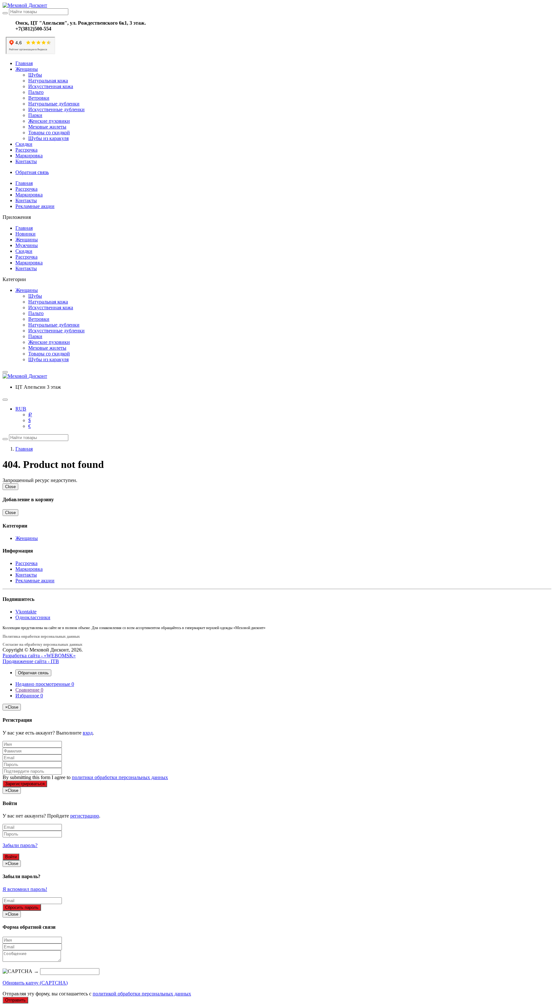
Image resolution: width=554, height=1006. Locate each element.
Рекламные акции (35, 206)
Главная (24, 63)
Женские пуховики (49, 121)
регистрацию (84, 816)
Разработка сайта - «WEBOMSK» (39, 655)
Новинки (25, 234)
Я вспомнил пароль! (25, 889)
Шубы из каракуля (48, 138)
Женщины (26, 69)
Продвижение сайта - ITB (31, 661)
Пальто (36, 92)
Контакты (26, 161)
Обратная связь (32, 172)
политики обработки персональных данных (120, 777)
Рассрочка (26, 150)
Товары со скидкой (49, 132)
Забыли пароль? (20, 845)
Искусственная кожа (50, 86)
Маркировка (29, 155)
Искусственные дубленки (56, 109)
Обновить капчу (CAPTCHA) (35, 982)
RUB (20, 409)
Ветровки (38, 98)
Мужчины (26, 245)
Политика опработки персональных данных (41, 636)
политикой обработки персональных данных (142, 993)
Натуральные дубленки (54, 103)
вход (88, 733)
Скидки (23, 144)
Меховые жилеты (47, 126)
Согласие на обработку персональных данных (42, 644)
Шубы (35, 75)
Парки (35, 115)
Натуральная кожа (48, 80)
